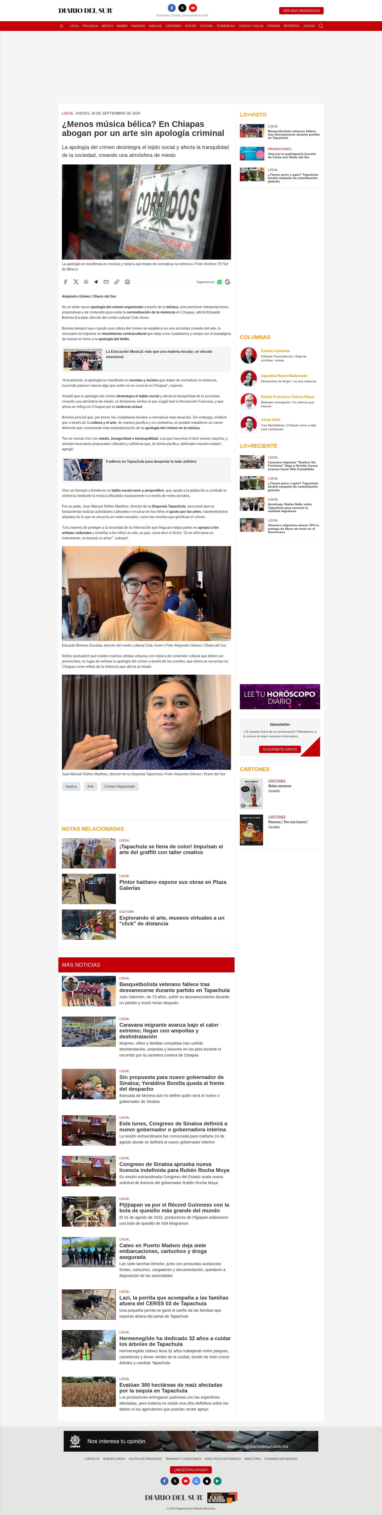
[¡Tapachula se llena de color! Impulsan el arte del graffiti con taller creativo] (89, 853)
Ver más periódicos (301, 11)
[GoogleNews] (196, 1481)
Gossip (190, 26)
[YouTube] (193, 8)
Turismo (273, 26)
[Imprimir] (127, 281)
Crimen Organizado (119, 786)
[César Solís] (249, 424)
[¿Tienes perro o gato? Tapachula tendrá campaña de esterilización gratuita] (252, 484)
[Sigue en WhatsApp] (219, 282)
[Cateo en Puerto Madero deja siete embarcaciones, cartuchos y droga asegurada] (89, 1260)
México (107, 26)
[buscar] (321, 26)
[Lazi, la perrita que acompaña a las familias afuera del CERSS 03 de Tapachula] (89, 1307)
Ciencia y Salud (251, 26)
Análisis (155, 26)
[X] (182, 8)
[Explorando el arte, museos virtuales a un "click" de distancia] (89, 924)
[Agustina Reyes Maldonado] (249, 378)
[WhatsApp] (86, 281)
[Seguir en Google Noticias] (227, 282)
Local (74, 26)
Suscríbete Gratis (280, 749)
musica (71, 786)
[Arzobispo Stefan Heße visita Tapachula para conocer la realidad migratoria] (252, 505)
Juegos (309, 26)
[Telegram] (96, 281)
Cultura (206, 26)
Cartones (173, 26)
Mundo (122, 26)
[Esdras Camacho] (249, 355)
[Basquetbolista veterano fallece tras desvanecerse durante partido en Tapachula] (89, 993)
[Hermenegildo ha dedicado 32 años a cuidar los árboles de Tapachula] (89, 1350)
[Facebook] (172, 8)
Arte (90, 786)
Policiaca (90, 26)
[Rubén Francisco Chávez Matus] (249, 401)
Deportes (292, 26)
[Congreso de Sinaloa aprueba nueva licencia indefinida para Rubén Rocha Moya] (89, 1173)
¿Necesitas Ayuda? (191, 1470)
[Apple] (207, 1481)
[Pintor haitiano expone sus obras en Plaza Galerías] (89, 889)
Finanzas (138, 26)
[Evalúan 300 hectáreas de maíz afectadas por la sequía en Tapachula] (89, 1397)
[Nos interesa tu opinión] (191, 1441)
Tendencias (225, 26)
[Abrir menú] (61, 26)
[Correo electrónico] (106, 281)
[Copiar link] (116, 281)
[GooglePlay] (218, 1481)
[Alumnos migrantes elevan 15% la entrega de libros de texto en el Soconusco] (252, 526)
